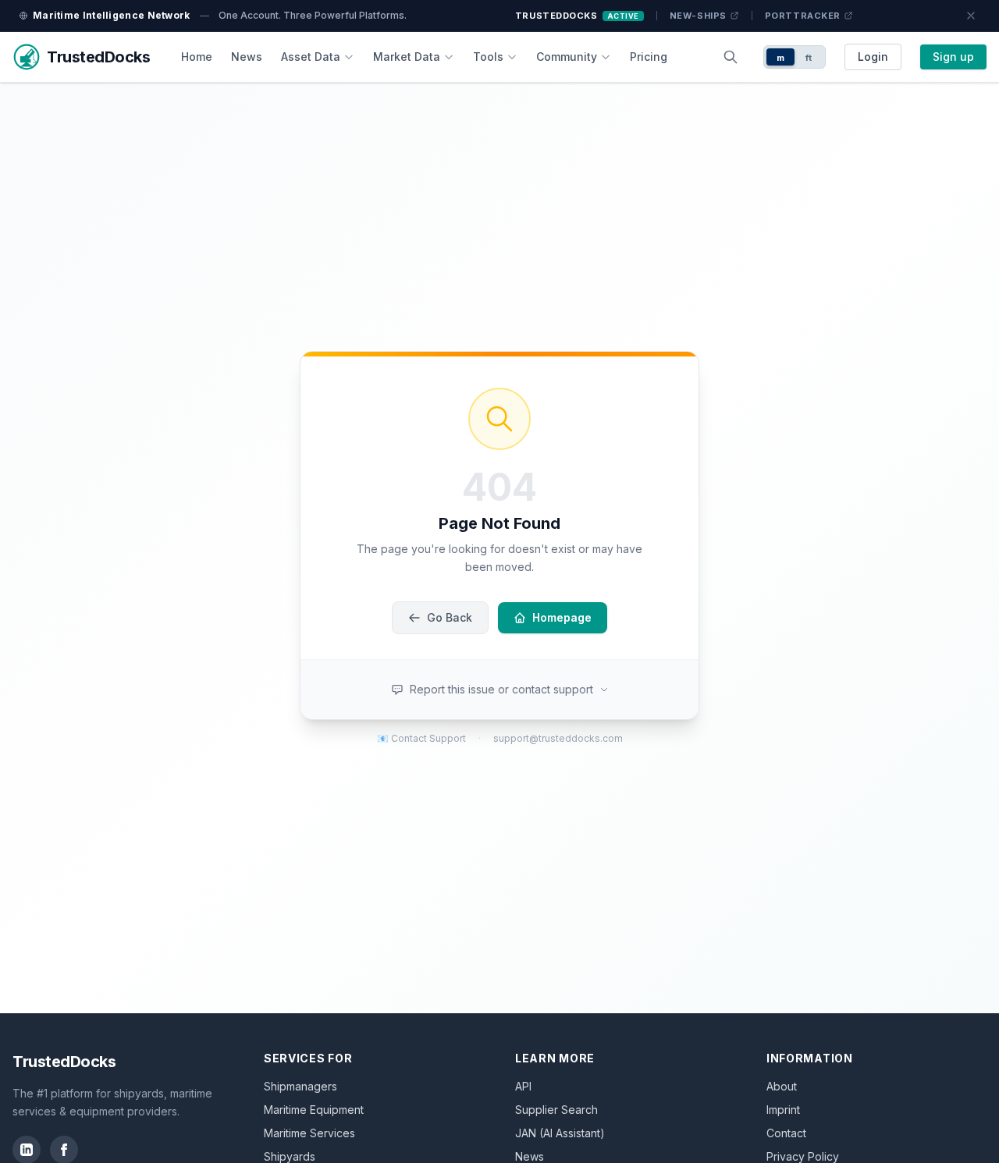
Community (566, 56)
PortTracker (803, 15)
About (781, 1086)
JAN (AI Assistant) (560, 1133)
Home (196, 56)
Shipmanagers (300, 1086)
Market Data (406, 56)
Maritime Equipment (314, 1109)
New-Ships (698, 15)
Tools (488, 56)
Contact (786, 1133)
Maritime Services (309, 1133)
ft (808, 57)
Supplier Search (556, 1109)
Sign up (953, 56)
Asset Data (310, 56)
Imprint (783, 1109)
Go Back (449, 617)
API (523, 1086)
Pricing (648, 56)
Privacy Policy (802, 1156)
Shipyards (289, 1156)
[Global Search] (730, 57)
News (246, 56)
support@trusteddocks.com (558, 738)
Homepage (562, 617)
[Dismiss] (971, 15)
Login (873, 56)
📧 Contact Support (421, 738)
